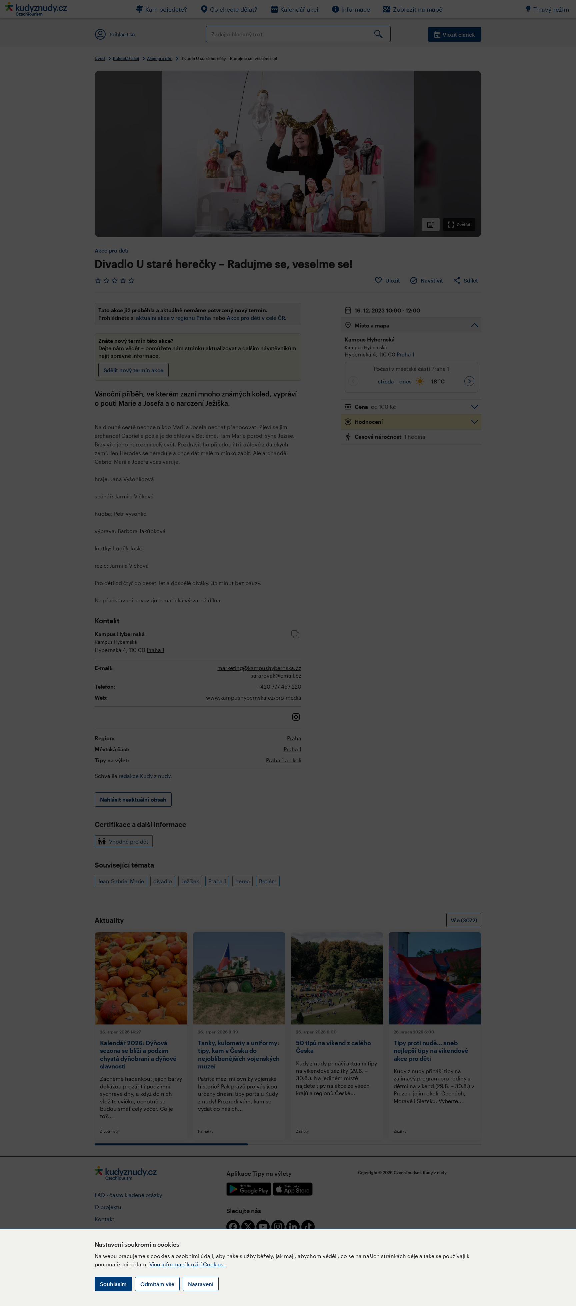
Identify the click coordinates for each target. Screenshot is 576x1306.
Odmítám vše (157, 1284)
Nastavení (200, 1284)
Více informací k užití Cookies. (187, 1264)
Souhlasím (113, 1284)
